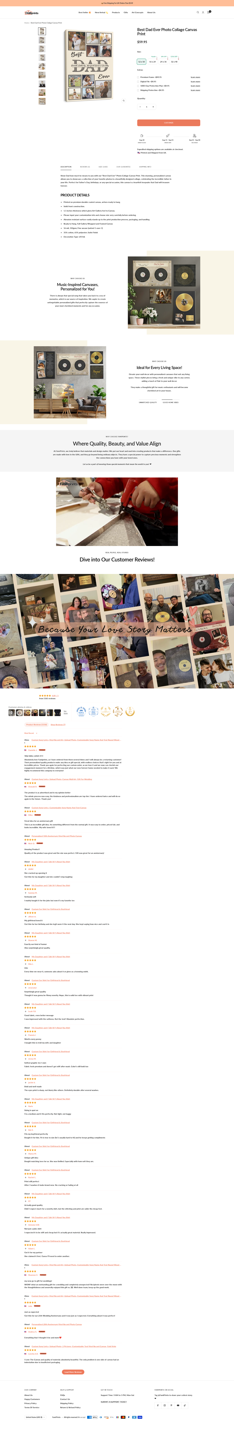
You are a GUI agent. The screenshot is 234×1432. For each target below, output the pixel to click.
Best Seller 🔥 (85, 12)
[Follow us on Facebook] (158, 1405)
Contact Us (65, 1399)
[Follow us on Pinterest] (171, 1405)
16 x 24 (152, 61)
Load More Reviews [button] (73, 1372)
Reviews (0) (85, 167)
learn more (195, 77)
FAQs (62, 1395)
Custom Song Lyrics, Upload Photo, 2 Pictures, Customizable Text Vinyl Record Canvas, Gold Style (74, 1346)
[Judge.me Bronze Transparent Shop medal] (118, 711)
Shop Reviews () (58, 724)
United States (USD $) (34, 1417)
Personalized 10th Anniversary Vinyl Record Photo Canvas (57, 836)
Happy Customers (32, 1399)
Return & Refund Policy (70, 1407)
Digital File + (148, 81)
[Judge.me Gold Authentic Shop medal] (106, 711)
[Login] (203, 12)
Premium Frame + (151, 77)
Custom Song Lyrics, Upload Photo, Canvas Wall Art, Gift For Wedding (62, 779)
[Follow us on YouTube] (178, 1405)
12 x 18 (141, 61)
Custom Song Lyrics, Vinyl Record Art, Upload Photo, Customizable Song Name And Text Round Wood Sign (77, 740)
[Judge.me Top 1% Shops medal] (130, 711)
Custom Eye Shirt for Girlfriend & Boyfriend (51, 909)
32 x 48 (174, 61)
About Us (151, 12)
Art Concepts (137, 12)
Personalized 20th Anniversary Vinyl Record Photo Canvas (57, 1324)
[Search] (198, 12)
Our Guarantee (124, 167)
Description (66, 167)
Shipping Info (145, 167)
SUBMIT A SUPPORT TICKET (114, 1402)
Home (26, 23)
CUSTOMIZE (168, 123)
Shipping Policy (66, 1403)
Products (116, 12)
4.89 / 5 (55, 695)
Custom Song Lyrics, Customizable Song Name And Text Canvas (59, 807)
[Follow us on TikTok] (184, 1405)
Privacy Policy (30, 1403)
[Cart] (208, 12)
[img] (48, 695)
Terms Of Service (31, 1407)
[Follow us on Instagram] (164, 1405)
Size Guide (103, 167)
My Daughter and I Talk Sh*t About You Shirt (51, 861)
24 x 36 (163, 61)
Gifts (126, 12)
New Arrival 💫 (101, 12)
